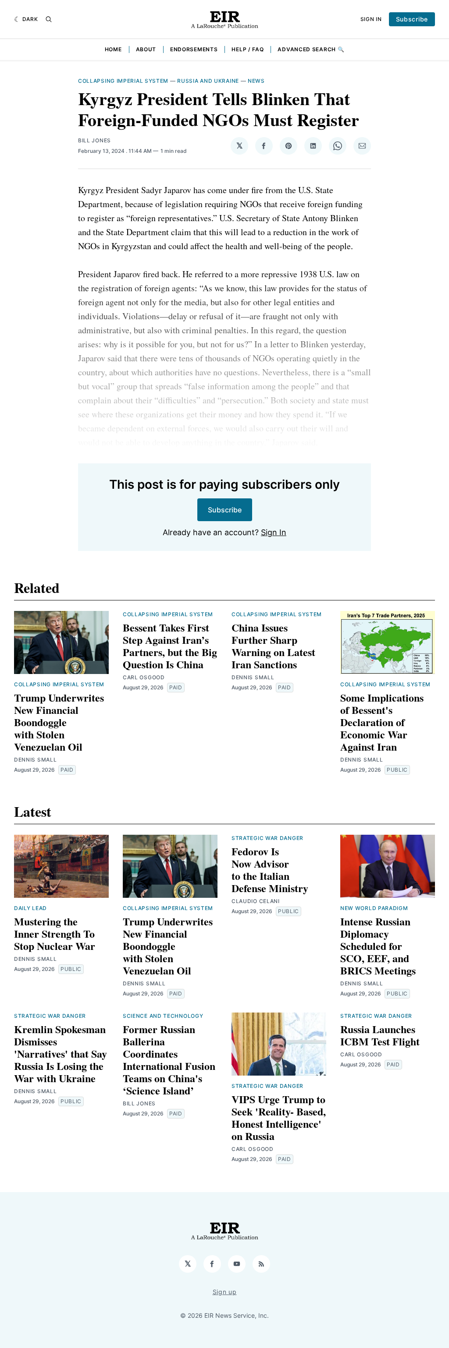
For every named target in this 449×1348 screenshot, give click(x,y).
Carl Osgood (144, 677)
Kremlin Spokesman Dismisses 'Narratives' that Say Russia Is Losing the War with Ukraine (60, 1053)
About (146, 49)
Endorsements (193, 49)
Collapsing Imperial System (123, 81)
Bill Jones (94, 140)
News (256, 81)
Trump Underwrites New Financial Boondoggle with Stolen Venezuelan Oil (59, 722)
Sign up (225, 1291)
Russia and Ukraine (208, 81)
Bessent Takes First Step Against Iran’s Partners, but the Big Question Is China (170, 646)
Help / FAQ (248, 49)
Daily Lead (30, 908)
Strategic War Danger (267, 838)
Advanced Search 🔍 (311, 49)
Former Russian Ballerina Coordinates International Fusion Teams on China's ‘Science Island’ (169, 1059)
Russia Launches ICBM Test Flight (380, 1035)
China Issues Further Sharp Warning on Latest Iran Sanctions (273, 646)
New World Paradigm (374, 908)
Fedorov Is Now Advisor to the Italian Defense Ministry (270, 869)
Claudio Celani (256, 901)
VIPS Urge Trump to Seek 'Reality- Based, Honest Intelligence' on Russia (279, 1117)
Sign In (371, 19)
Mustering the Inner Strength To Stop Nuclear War (54, 933)
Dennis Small (35, 759)
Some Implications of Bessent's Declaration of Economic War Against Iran (382, 722)
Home (113, 49)
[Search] (48, 19)
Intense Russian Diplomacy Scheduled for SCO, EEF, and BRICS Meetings (378, 946)
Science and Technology (163, 1016)
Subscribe (412, 19)
